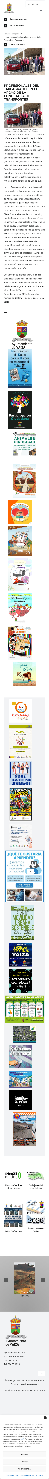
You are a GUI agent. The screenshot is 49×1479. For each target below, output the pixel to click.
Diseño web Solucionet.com (17, 1367)
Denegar (24, 1461)
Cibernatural (39, 1367)
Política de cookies (12, 1475)
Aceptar (24, 1454)
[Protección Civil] (24, 1114)
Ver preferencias (24, 1469)
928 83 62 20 (14, 1341)
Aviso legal (39, 1475)
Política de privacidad (27, 1475)
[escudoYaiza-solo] (9, 3)
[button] (45, 1418)
